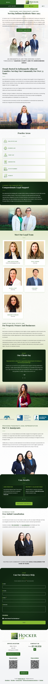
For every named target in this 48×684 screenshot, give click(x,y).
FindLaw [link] (41, 680)
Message (5, 604)
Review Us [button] (24, 673)
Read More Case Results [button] (24, 503)
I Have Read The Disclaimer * (12, 618)
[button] (8, 2)
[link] (32, 2)
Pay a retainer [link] (35, 658)
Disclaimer (5, 615)
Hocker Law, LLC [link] (21, 678)
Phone (4, 590)
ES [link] (43, 6)
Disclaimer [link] (7, 680)
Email (5, 597)
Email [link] (31, 6)
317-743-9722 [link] (13, 6)
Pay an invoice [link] (13, 658)
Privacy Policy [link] (19, 680)
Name (4, 583)
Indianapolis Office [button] (13, 654)
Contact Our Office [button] (24, 30)
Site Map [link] (13, 680)
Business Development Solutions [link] (30, 680)
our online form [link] (26, 525)
